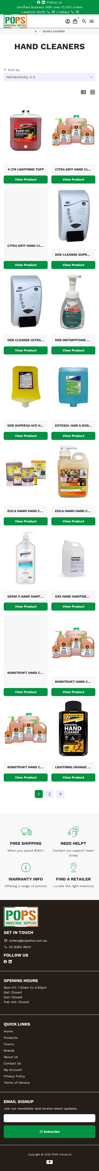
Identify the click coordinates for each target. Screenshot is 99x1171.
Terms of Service (17, 1082)
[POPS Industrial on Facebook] (38, 2)
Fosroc (9, 1044)
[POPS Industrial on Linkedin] (43, 2)
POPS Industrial (61, 1154)
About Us (11, 1057)
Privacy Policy (14, 1076)
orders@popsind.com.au (25, 940)
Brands (9, 1050)
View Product (26, 179)
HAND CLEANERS (54, 31)
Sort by (12, 70)
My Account (13, 1070)
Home (8, 1031)
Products (11, 1037)
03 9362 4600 (17, 947)
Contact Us (12, 1063)
